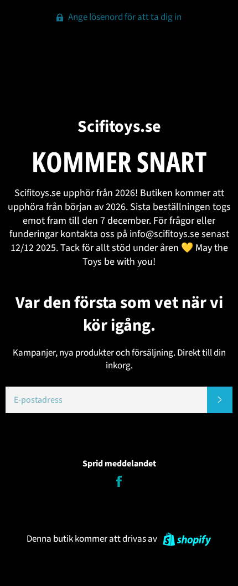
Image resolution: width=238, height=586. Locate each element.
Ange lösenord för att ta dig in (124, 17)
